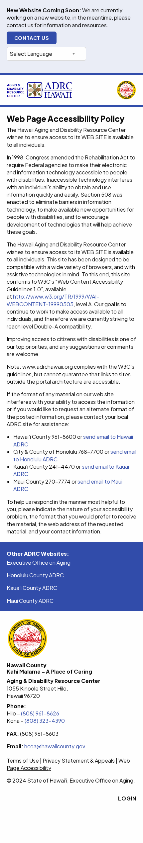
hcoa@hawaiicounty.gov (54, 746)
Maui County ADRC (30, 600)
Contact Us (31, 38)
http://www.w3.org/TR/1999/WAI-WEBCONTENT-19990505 (53, 300)
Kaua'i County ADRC (32, 587)
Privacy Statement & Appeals (79, 760)
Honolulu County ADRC (35, 575)
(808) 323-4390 (45, 720)
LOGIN (127, 798)
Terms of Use (23, 760)
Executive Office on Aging (39, 562)
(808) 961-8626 (40, 713)
